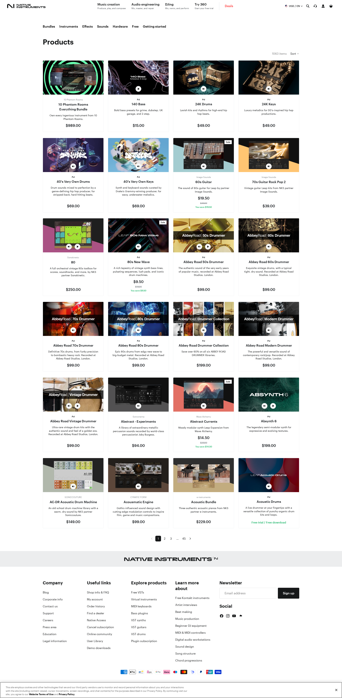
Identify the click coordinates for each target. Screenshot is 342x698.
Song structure (185, 653)
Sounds (102, 26)
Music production (187, 618)
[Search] (308, 6)
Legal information (55, 641)
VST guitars (138, 627)
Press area (49, 627)
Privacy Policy (66, 694)
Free (135, 26)
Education (49, 634)
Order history (96, 606)
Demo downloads (99, 648)
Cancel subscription (100, 627)
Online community (99, 634)
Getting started (154, 26)
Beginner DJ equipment (191, 625)
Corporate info (53, 599)
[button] (294, 54)
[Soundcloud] (240, 616)
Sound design (184, 646)
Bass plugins (139, 613)
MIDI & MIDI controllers (190, 632)
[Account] (323, 6)
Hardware (120, 26)
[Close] (336, 690)
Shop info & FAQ (98, 592)
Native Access (96, 620)
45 (184, 538)
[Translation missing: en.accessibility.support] (315, 6)
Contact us (50, 606)
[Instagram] (228, 616)
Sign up (288, 593)
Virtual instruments (144, 599)
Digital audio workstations (192, 639)
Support (48, 613)
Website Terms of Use (41, 694)
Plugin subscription (144, 641)
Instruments (68, 26)
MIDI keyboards (141, 606)
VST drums (138, 634)
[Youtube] (234, 616)
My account (95, 599)
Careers (48, 620)
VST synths (138, 620)
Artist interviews (186, 604)
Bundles (49, 26)
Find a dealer (95, 613)
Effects (87, 26)
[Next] (190, 538)
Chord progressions (188, 660)
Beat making (183, 611)
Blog (46, 592)
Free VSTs (137, 592)
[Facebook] (221, 616)
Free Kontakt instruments (192, 597)
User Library (95, 641)
